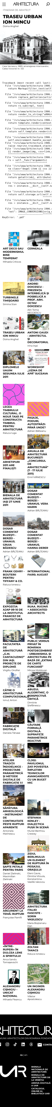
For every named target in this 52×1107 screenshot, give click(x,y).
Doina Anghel (11, 26)
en (25, 1055)
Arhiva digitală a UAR (41, 1084)
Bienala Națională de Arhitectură (39, 1069)
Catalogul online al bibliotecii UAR (40, 1091)
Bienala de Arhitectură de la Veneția (40, 1077)
